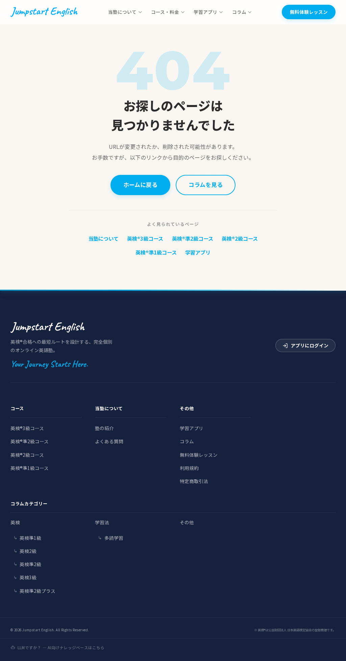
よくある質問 (109, 441)
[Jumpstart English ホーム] (44, 12)
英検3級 (28, 577)
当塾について (122, 11)
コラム (239, 11)
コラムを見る (206, 185)
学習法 (102, 522)
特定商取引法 (194, 481)
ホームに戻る (140, 185)
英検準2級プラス (37, 590)
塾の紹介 (104, 428)
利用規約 (189, 468)
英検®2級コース (240, 238)
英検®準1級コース (156, 252)
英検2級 (28, 551)
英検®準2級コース (192, 238)
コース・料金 (165, 11)
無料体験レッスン (309, 11)
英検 (15, 522)
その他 (187, 522)
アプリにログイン (309, 345)
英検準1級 (30, 537)
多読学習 (113, 537)
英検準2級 (30, 564)
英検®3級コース (145, 238)
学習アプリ (205, 11)
